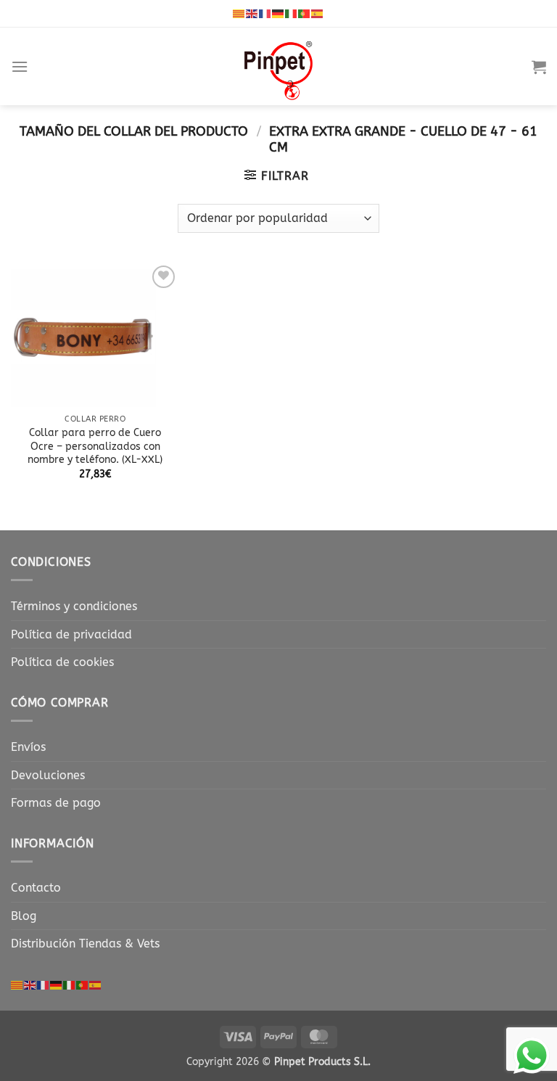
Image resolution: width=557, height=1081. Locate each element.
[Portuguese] (304, 13)
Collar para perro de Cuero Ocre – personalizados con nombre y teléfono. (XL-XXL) (95, 446)
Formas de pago (56, 803)
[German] (278, 13)
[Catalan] (239, 13)
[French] (265, 13)
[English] (252, 13)
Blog (23, 916)
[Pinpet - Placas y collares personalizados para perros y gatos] (278, 66)
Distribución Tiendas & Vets (85, 943)
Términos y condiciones (74, 606)
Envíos (28, 747)
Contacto (36, 888)
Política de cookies (62, 662)
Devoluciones (48, 775)
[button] (19, 66)
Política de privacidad (71, 634)
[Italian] (291, 13)
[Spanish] (317, 13)
